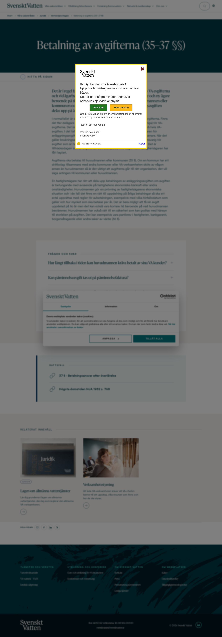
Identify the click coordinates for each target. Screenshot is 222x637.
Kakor (142, 143)
